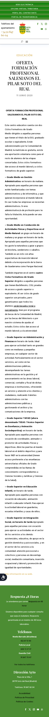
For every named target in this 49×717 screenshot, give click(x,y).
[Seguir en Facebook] (38, 24)
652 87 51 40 (26, 641)
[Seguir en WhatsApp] (46, 29)
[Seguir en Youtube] (42, 29)
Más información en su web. (19, 574)
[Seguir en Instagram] (46, 24)
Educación (24, 55)
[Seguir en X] (42, 24)
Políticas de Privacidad (24, 697)
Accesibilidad (24, 693)
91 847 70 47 (26, 657)
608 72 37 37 (26, 649)
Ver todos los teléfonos (24, 664)
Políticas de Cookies (24, 701)
